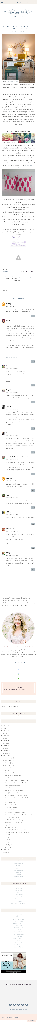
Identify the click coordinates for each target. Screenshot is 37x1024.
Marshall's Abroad (18, 923)
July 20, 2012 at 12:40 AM (12, 555)
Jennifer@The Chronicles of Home (18, 457)
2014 (4, 750)
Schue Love (18, 936)
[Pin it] (34, 271)
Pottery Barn (18, 868)
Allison (8, 512)
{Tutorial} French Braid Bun (13, 788)
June (6, 835)
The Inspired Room (18, 943)
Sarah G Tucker (18, 932)
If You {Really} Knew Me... (12, 793)
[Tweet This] (26, 271)
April (6, 839)
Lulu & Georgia (18, 870)
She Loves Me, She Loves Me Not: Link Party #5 (19, 783)
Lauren (8, 366)
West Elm (18, 874)
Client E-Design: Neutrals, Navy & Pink (16, 780)
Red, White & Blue (10, 827)
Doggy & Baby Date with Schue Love (16, 812)
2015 (4, 748)
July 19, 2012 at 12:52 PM (12, 459)
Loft (18, 892)
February (7, 844)
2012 (4, 755)
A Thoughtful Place (18, 915)
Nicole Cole (18, 925)
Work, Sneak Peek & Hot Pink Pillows (16, 795)
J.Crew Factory (18, 894)
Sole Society (18, 901)
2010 (4, 852)
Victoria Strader (18, 945)
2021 (4, 733)
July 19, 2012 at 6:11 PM (12, 531)
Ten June (18, 940)
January (7, 847)
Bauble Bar (18, 890)
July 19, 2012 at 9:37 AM (12, 306)
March (7, 842)
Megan (8, 390)
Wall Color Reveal (10, 802)
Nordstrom (18, 899)
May (6, 837)
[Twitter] (20, 2)
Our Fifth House (18, 927)
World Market (18, 876)
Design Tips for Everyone (12, 785)
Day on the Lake (10, 825)
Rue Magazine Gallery (13, 81)
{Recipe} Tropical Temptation (13, 822)
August (7, 768)
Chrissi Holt (10, 529)
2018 (4, 740)
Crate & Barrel (18, 866)
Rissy (8, 320)
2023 (4, 728)
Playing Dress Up (10, 773)
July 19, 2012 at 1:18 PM (12, 497)
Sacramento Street (18, 934)
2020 (4, 735)
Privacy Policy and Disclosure (18, 1010)
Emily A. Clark (18, 921)
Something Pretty (18, 938)
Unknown (9, 478)
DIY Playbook (18, 917)
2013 (4, 753)
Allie (8, 495)
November (8, 760)
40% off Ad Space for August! (14, 790)
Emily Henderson (18, 919)
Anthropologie (18, 863)
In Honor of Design (18, 947)
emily (8, 553)
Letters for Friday (10, 810)
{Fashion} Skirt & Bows (11, 805)
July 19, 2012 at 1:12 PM (11, 480)
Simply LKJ (10, 304)
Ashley (9, 112)
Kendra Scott (18, 897)
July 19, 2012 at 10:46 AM (12, 392)
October (7, 763)
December (8, 758)
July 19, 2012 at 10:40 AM (12, 368)
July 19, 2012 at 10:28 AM (12, 323)
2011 (4, 849)
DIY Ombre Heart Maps (12, 817)
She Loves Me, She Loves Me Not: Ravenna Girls (19, 815)
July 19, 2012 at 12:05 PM (12, 409)
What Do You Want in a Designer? (15, 820)
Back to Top (31, 1020)
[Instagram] (27, 2)
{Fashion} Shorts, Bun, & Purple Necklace (17, 832)
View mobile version (25, 278)
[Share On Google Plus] (32, 271)
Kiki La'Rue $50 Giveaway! (13, 775)
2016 (4, 745)
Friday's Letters (9, 778)
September (8, 765)
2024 (4, 726)
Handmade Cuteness (11, 807)
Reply (33, 315)
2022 (4, 730)
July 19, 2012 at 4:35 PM (12, 514)
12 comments (6, 271)
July (6, 770)
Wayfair (18, 872)
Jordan (8, 407)
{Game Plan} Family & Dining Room (15, 830)
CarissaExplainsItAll (13, 357)
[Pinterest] (23, 2)
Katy (7, 433)
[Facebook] (17, 2)
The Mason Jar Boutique (18, 903)
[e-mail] (30, 2)
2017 (4, 743)
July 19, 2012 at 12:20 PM (12, 435)
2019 (4, 738)
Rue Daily (19, 930)
